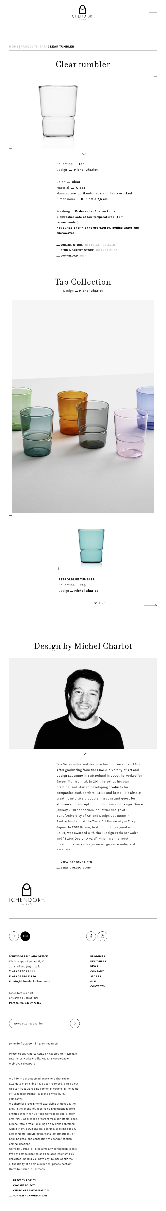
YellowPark (28, 1063)
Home (14, 46)
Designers (98, 961)
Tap (43, 46)
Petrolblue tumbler (77, 579)
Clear (76, 182)
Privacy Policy (24, 1180)
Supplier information (30, 1195)
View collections (76, 867)
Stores (95, 976)
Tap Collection (83, 283)
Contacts (97, 986)
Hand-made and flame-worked (107, 193)
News (94, 966)
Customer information (31, 1190)
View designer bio (76, 862)
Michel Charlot (86, 170)
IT (14, 936)
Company (97, 971)
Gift (93, 981)
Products (29, 46)
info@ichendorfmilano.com (31, 981)
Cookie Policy (24, 1185)
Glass (80, 188)
